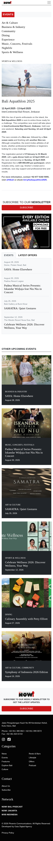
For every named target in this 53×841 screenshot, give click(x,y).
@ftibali (10, 180)
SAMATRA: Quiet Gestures (20, 308)
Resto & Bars (35, 754)
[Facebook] (9, 739)
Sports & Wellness (12, 52)
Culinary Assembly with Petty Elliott (26, 618)
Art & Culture (10, 22)
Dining (6, 35)
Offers (31, 761)
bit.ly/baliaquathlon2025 (35, 180)
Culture (5, 769)
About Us (6, 786)
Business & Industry (13, 26)
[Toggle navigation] (49, 2)
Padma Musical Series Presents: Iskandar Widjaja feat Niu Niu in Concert (23, 289)
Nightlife (7, 47)
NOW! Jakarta (9, 810)
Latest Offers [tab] (27, 255)
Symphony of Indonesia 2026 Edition (26, 672)
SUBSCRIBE (26, 708)
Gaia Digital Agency (23, 826)
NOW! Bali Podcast (12, 807)
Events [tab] (8, 255)
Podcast (32, 765)
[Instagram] (3, 739)
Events (5, 757)
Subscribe (6, 790)
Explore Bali (7, 765)
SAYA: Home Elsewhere (18, 269)
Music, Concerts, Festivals (17, 43)
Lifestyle (32, 757)
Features (6, 761)
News (4, 754)
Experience (8, 39)
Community (8, 31)
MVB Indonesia (10, 814)
